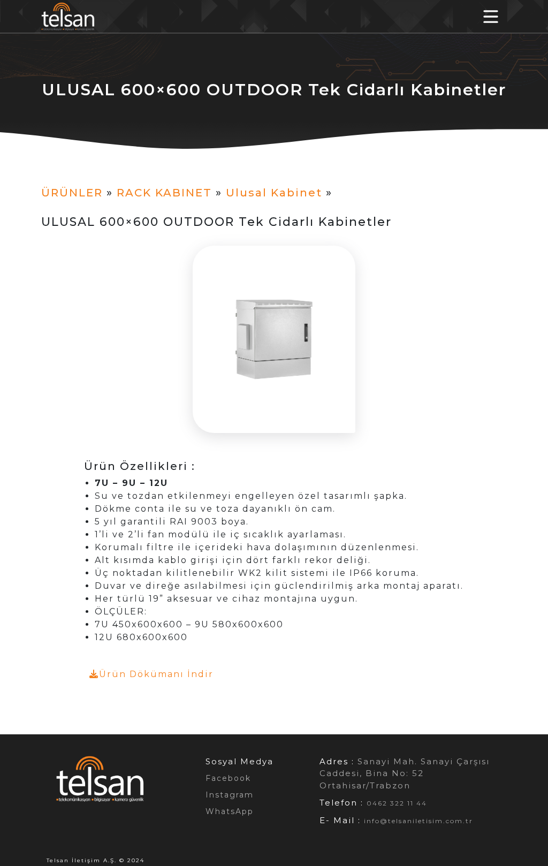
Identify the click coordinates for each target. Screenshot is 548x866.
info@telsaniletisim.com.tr (418, 821)
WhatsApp (230, 811)
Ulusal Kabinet (274, 192)
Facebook (228, 778)
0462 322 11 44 (397, 803)
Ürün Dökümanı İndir (156, 674)
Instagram (230, 795)
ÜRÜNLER (72, 192)
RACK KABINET (164, 192)
